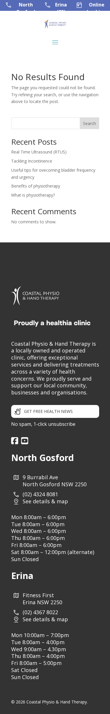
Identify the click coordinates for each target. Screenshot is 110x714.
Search (89, 123)
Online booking (96, 8)
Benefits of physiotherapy (35, 186)
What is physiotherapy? (33, 195)
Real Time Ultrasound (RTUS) (39, 152)
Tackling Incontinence (31, 161)
